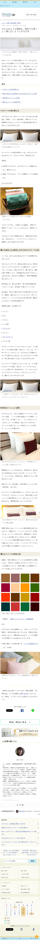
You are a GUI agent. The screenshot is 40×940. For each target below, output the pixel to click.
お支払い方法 (4, 874)
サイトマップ (25, 938)
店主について (24, 886)
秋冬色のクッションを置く (11, 98)
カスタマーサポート (6, 867)
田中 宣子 (22, 811)
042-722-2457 (31, 15)
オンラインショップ (5, 5)
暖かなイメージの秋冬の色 (11, 102)
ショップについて (5, 882)
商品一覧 (25, 2)
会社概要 (3, 886)
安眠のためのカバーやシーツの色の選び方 (14, 827)
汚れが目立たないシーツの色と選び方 (13, 838)
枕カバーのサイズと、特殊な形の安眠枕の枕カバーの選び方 (18, 833)
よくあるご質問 (25, 874)
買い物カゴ (15, 2)
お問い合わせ (24, 693)
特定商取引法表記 (5, 892)
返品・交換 (23, 870)
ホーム (5, 2)
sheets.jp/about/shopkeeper (10, 800)
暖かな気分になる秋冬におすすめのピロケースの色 (20, 93)
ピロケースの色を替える (11, 89)
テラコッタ (6, 328)
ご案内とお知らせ (25, 877)
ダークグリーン (8, 337)
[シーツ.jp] (8, 16)
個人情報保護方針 (25, 892)
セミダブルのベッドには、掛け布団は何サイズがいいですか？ (18, 843)
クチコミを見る (5, 889)
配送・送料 (4, 870)
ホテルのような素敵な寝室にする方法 (13, 824)
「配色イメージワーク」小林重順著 (21, 619)
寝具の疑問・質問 (25, 889)
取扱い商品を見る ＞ (20, 722)
